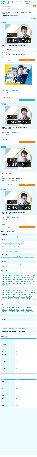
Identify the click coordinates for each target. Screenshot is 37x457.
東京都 (11, 264)
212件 (17, 344)
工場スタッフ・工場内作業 (6, 242)
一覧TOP (4, 3)
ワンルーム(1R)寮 (14, 236)
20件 (16, 351)
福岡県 (27, 264)
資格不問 (21, 256)
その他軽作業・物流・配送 (6, 244)
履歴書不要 (32, 256)
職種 (8, 8)
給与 (17, 8)
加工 (19, 244)
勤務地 (2, 8)
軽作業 (22, 244)
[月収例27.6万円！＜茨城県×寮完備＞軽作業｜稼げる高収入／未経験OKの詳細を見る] (18, 42)
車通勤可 (10, 258)
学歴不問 (9, 256)
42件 (16, 347)
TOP (1, 3)
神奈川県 (3, 264)
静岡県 (3, 266)
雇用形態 (13, 8)
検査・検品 (17, 246)
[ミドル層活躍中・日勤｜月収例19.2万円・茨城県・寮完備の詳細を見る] (18, 82)
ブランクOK (25, 258)
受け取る (27, 3)
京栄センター (4, 236)
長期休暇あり (4, 256)
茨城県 (7, 266)
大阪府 (15, 264)
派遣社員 (11, 251)
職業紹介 (7, 251)
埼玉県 (23, 264)
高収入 (20, 236)
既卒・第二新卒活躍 (15, 256)
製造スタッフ (27, 242)
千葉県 (19, 264)
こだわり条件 (22, 8)
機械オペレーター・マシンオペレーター (8, 246)
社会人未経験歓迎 (4, 258)
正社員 (3, 251)
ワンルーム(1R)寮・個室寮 (18, 258)
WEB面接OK (26, 256)
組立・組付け (14, 242)
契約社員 (16, 251)
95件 (16, 341)
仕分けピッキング (20, 242)
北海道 (30, 264)
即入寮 (9, 236)
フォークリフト (14, 244)
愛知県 (7, 264)
